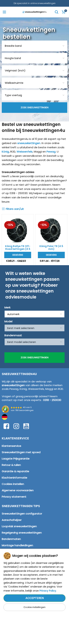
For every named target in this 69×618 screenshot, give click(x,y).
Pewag (51, 151)
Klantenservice (11, 446)
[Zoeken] (56, 12)
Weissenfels (25, 151)
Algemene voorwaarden (18, 490)
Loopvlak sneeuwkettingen (19, 526)
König (5, 151)
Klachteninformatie (14, 477)
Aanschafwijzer (12, 520)
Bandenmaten (11, 539)
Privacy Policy (47, 590)
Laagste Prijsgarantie (16, 458)
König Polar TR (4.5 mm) (51, 248)
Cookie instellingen (34, 607)
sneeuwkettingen (28, 143)
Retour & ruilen (11, 465)
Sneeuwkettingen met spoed (21, 452)
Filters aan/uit (15, 208)
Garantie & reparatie (15, 471)
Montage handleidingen (17, 545)
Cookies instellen (13, 484)
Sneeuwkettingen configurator (22, 513)
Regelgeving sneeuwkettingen (22, 532)
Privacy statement (14, 496)
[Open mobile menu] (4, 12)
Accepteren (34, 598)
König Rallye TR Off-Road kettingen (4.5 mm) (17, 249)
